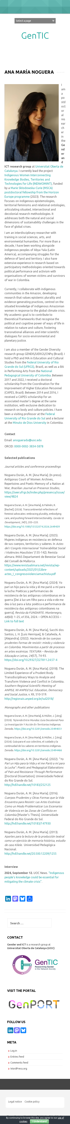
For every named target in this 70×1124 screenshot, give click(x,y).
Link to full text (14, 621)
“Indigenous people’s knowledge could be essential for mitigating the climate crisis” (34, 877)
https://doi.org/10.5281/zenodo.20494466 (38, 750)
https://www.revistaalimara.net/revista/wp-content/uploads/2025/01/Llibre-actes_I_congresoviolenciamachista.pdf (32, 570)
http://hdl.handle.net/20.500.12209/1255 (30, 853)
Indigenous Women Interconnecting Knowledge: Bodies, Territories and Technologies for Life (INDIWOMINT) (28, 179)
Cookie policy (32, 1101)
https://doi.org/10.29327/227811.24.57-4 (30, 659)
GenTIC (35, 35)
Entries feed (17, 1056)
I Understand (39, 1121)
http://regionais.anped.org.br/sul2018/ (29, 698)
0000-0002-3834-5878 (28, 446)
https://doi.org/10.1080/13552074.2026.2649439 (32, 526)
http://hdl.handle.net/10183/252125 (27, 784)
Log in (13, 1050)
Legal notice (15, 1101)
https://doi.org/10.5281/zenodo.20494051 (38, 728)
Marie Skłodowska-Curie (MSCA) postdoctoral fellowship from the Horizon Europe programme (31, 192)
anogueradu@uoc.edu (27, 440)
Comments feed (19, 1062)
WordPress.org (18, 1068)
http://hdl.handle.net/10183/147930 (27, 823)
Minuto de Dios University (29, 422)
